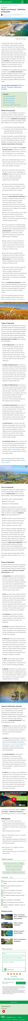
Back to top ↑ (14, 1002)
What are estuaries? (10, 96)
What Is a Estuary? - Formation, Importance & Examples (12, 87)
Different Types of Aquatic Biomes (19, 932)
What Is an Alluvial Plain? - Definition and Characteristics (20, 917)
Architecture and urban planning (14, 866)
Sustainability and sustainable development (13, 873)
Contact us (20, 1017)
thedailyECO (3, 5)
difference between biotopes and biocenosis (13, 299)
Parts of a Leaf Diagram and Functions (12, 890)
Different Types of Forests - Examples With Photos (13, 882)
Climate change (10, 870)
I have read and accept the (8, 983)
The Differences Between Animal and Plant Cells (13, 896)
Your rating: (14, 976)
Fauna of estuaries (10, 103)
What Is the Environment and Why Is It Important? (12, 887)
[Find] (26, 2)
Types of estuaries (10, 98)
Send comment (21, 983)
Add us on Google (22, 39)
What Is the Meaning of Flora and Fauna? (13, 902)
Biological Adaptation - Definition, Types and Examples (14, 906)
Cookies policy (22, 1019)
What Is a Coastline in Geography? (20, 940)
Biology (21, 863)
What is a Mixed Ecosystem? (18, 924)
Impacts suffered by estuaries (13, 105)
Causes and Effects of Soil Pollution (12, 900)
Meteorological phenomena (11, 863)
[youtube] (3, 1011)
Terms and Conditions (6, 1019)
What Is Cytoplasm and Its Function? (12, 893)
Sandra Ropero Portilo (8, 15)
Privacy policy (15, 1019)
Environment (9, 5)
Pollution (18, 870)
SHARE (22, 3)
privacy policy (5, 983)
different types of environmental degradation (14, 744)
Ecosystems (15, 5)
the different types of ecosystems (16, 156)
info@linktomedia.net (9, 993)
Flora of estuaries (9, 101)
